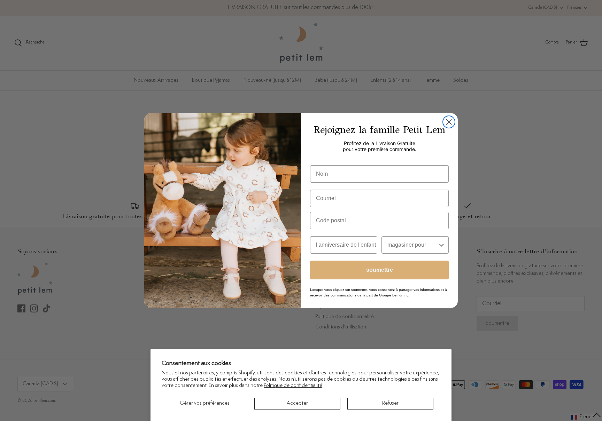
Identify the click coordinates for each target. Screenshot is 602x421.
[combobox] (412, 245)
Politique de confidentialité (293, 385)
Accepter (297, 403)
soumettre (379, 270)
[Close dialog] (449, 122)
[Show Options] (441, 245)
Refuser (390, 403)
